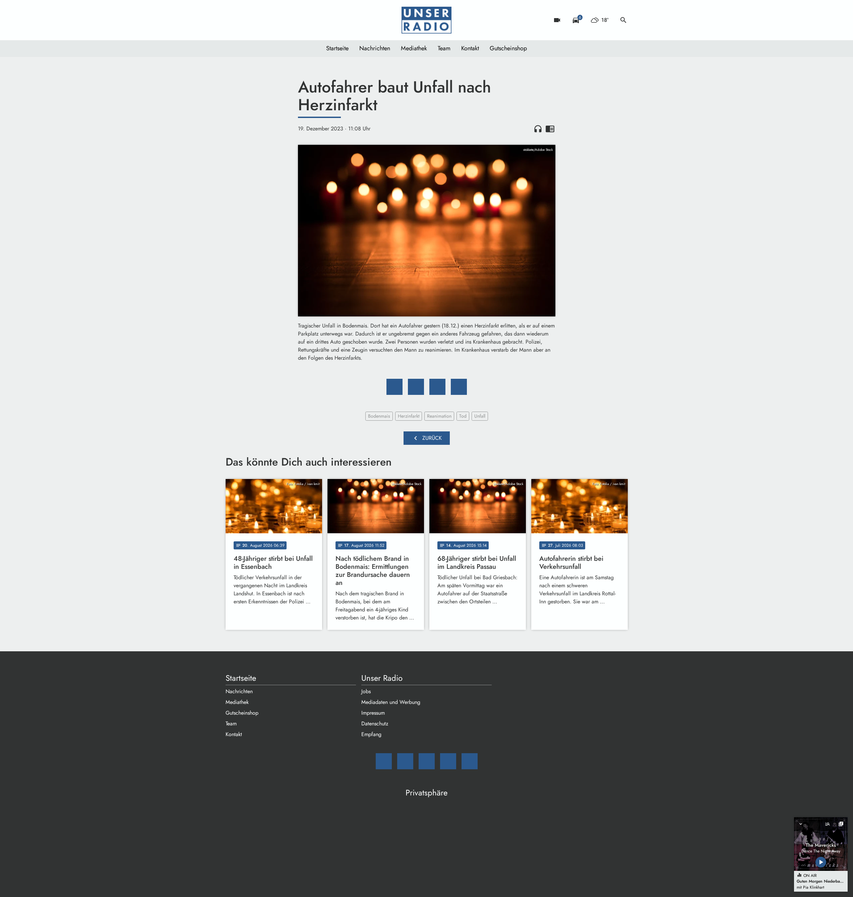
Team (444, 48)
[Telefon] (272, 20)
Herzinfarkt (408, 416)
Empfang (371, 734)
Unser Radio (382, 678)
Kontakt (470, 48)
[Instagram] (259, 20)
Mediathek (414, 48)
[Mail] (232, 20)
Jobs (366, 691)
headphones (538, 128)
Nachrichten (374, 48)
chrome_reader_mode (550, 128)
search (623, 20)
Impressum (373, 713)
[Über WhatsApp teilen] (437, 387)
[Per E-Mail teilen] (459, 387)
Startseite (337, 48)
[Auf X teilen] (416, 387)
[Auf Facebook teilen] (394, 387)
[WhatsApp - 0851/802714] (286, 20)
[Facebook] (245, 20)
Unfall (479, 416)
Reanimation (439, 416)
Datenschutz (374, 723)
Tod (463, 416)
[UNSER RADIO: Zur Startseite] (426, 20)
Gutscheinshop (508, 48)
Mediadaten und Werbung (390, 702)
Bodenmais (379, 416)
